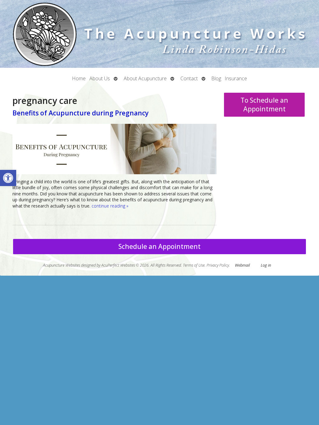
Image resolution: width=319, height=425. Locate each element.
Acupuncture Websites (61, 265)
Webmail (242, 265)
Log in (266, 265)
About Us (99, 78)
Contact (189, 78)
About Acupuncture (145, 78)
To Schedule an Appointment (264, 104)
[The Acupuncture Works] (159, 34)
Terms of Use (194, 265)
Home (79, 78)
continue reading (110, 206)
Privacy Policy (218, 265)
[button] (8, 178)
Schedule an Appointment (159, 246)
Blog (216, 78)
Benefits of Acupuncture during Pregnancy (80, 113)
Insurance (236, 78)
